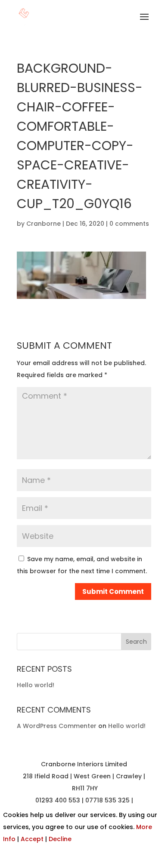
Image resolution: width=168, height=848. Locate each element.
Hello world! (35, 685)
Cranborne (43, 223)
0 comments (129, 223)
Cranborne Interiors (72, 764)
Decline (60, 839)
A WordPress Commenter (56, 726)
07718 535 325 (107, 800)
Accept (32, 839)
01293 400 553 (57, 800)
